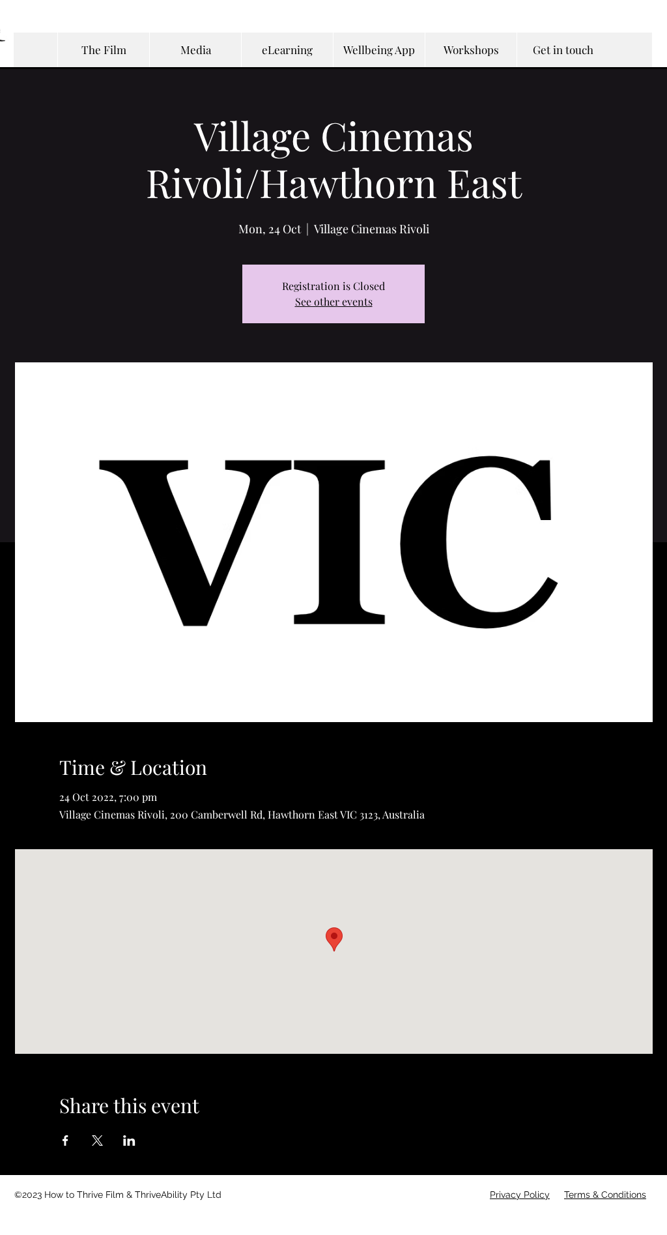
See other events (334, 301)
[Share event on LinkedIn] (129, 1140)
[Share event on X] (97, 1140)
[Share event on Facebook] (65, 1140)
